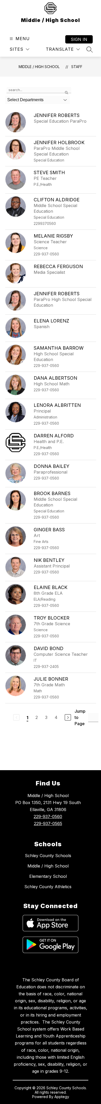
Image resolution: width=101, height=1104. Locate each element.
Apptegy (61, 1096)
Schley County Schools (48, 855)
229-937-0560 (48, 816)
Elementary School (48, 876)
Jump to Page (80, 717)
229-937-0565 (48, 823)
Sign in (79, 39)
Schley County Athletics (47, 886)
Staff (76, 66)
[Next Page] (68, 717)
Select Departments (25, 100)
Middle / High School (39, 66)
